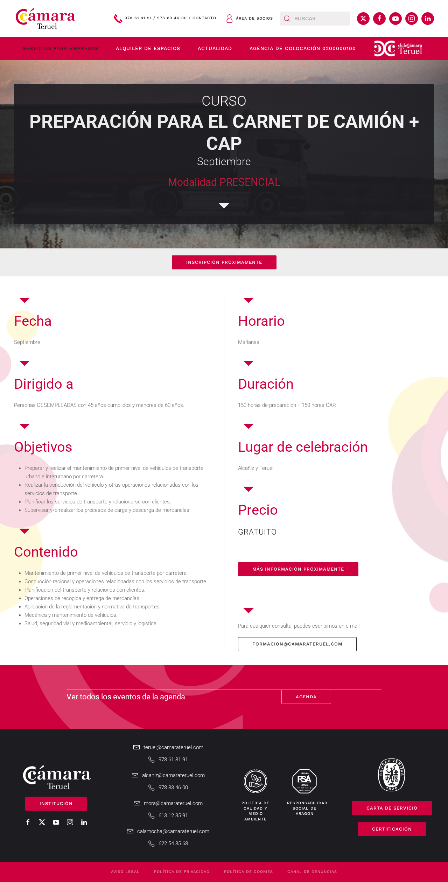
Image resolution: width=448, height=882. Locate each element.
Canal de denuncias (312, 871)
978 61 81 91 (138, 18)
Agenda (306, 696)
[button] (398, 48)
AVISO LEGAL (125, 871)
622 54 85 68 (173, 843)
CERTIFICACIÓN (392, 829)
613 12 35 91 (173, 815)
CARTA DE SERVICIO (392, 808)
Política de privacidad (182, 871)
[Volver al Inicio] (45, 18)
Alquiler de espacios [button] (148, 48)
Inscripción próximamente (224, 262)
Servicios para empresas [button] (60, 48)
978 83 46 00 (172, 18)
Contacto (204, 18)
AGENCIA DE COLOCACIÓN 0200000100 (303, 48)
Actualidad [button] (215, 48)
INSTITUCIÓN (56, 803)
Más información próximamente (298, 569)
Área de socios (254, 18)
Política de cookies (248, 871)
